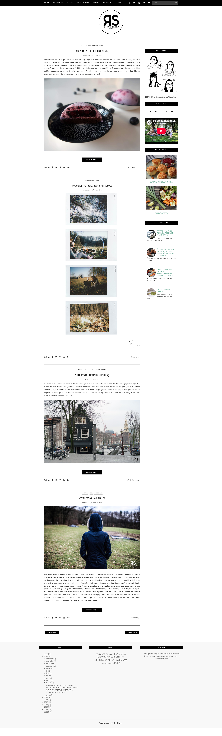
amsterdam (82, 369)
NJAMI (101, 45)
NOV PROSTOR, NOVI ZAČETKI (92, 498)
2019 (46, 656)
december (50, 659)
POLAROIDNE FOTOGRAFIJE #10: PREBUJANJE (92, 185)
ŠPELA (116, 663)
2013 (46, 709)
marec (48, 680)
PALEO (118, 659)
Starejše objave (132, 632)
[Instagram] (139, 2)
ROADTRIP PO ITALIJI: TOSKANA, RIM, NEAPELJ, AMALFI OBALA (166, 233)
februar (49, 683)
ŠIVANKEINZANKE (106, 663)
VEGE (125, 660)
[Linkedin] (64, 167)
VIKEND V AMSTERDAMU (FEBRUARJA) (92, 375)
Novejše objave (52, 632)
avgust (48, 668)
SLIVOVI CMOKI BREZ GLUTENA (161, 182)
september (50, 666)
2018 (46, 697)
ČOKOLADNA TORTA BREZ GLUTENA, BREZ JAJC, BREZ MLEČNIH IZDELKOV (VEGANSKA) (166, 252)
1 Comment (134, 480)
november (50, 661)
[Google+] (68, 167)
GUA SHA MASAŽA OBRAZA (163, 291)
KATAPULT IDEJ (58, 3)
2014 (46, 707)
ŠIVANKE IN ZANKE (83, 3)
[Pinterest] (144, 2)
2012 (46, 712)
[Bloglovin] (149, 2)
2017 (46, 700)
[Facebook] (129, 2)
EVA (89, 369)
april (48, 678)
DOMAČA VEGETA (161, 213)
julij (47, 671)
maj (47, 676)
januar (48, 695)
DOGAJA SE (100, 654)
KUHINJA (70, 3)
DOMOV (46, 3)
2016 (46, 702)
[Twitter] (134, 2)
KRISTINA (85, 493)
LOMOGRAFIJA (107, 3)
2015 (46, 705)
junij (48, 673)
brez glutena (86, 45)
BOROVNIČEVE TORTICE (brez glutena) (92, 50)
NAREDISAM (98, 493)
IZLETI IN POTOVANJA (99, 369)
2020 (46, 654)
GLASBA (96, 3)
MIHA (97, 180)
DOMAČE (110, 654)
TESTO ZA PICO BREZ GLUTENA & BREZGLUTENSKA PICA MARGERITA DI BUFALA (165, 273)
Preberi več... (92, 159)
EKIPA (119, 3)
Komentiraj (135, 167)
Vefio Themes (118, 723)
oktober (49, 664)
